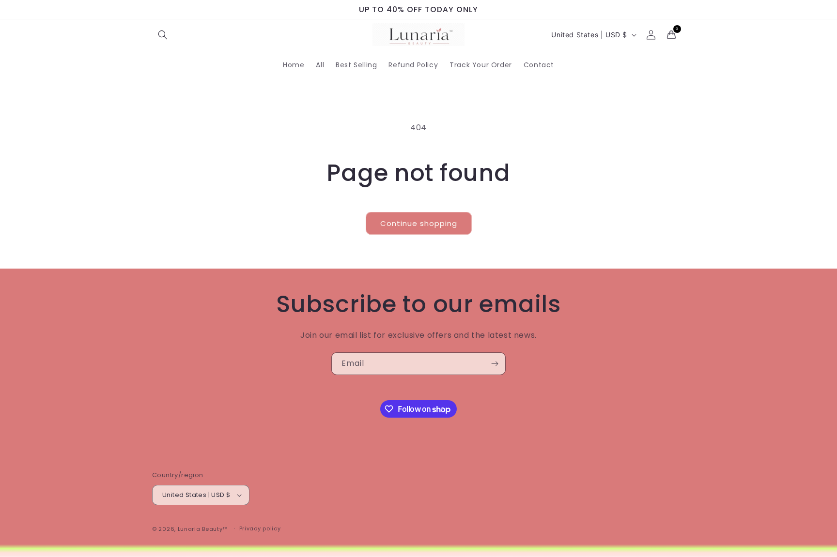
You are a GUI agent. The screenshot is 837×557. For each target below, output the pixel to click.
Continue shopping (418, 223)
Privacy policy (260, 529)
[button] (162, 34)
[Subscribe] (494, 363)
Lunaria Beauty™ (203, 529)
